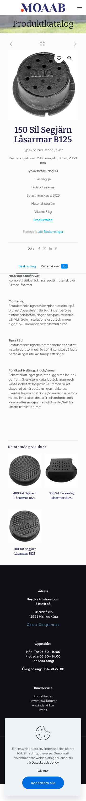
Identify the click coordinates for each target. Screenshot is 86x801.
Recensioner (53, 266)
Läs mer (43, 770)
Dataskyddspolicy (45, 762)
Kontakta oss (43, 696)
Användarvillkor (43, 705)
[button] (70, 58)
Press (43, 710)
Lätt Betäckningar (50, 231)
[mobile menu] (79, 7)
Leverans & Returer (43, 701)
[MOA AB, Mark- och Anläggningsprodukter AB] (43, 7)
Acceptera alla (43, 782)
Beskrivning (27, 266)
